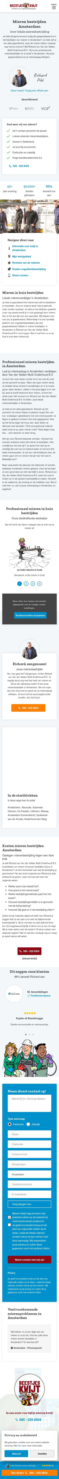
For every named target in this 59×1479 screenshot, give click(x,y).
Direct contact (20, 275)
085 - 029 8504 (38, 1473)
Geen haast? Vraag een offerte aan (29, 90)
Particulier (18, 1124)
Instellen (42, 1453)
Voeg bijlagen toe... (22, 1204)
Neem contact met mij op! (29, 1259)
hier (19, 1445)
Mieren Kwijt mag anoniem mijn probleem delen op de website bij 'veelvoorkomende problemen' (30, 1217)
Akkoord (16, 1453)
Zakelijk (36, 1124)
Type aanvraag (16, 1118)
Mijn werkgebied (21, 256)
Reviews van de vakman (26, 262)
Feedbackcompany (41, 995)
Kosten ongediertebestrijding (29, 269)
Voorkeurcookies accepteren (30, 615)
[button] (19, 584)
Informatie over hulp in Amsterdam (25, 248)
